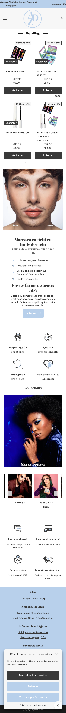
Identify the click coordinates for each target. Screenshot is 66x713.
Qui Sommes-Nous (23, 617)
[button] (9, 493)
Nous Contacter (45, 617)
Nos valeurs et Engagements (33, 613)
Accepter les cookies (33, 675)
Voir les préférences (33, 697)
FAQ (35, 598)
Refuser (33, 686)
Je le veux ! (33, 313)
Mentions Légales (29, 637)
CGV (43, 637)
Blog (42, 598)
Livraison (26, 598)
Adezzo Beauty (36, 709)
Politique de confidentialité (33, 632)
